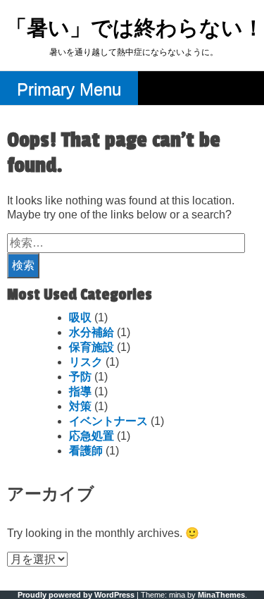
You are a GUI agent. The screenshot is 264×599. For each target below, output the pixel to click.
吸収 (80, 317)
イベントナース (108, 421)
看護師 (86, 451)
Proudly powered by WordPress (76, 595)
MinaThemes (221, 595)
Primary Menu (69, 89)
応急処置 (91, 436)
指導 (80, 391)
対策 (80, 406)
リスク (86, 362)
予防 (80, 377)
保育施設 (91, 347)
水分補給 (91, 332)
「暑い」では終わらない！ (135, 29)
